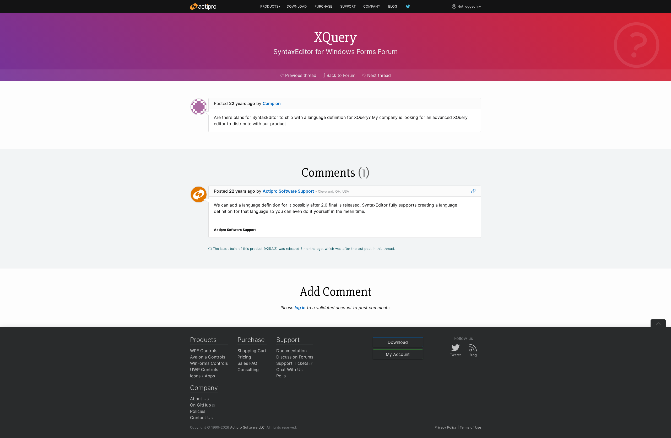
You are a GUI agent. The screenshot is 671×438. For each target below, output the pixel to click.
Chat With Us (289, 369)
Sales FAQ (247, 363)
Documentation (291, 350)
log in (300, 307)
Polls (281, 375)
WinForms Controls (209, 363)
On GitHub (201, 405)
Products (203, 340)
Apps (210, 375)
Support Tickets (293, 363)
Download (398, 342)
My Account (398, 354)
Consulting (248, 369)
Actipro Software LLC (247, 427)
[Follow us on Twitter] (408, 6)
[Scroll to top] (658, 323)
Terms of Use (470, 427)
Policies (197, 411)
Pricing (244, 357)
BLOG (392, 6)
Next (378, 75)
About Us (199, 398)
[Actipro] (203, 6)
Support (288, 340)
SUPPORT (348, 6)
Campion (272, 103)
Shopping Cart (252, 350)
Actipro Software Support (288, 191)
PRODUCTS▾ (270, 6)
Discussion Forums (294, 357)
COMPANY (371, 6)
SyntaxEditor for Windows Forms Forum (335, 52)
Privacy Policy (446, 427)
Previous (300, 75)
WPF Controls (203, 350)
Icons (195, 375)
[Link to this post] (473, 191)
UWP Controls (204, 369)
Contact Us (201, 417)
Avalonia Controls (207, 357)
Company (204, 388)
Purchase (251, 340)
